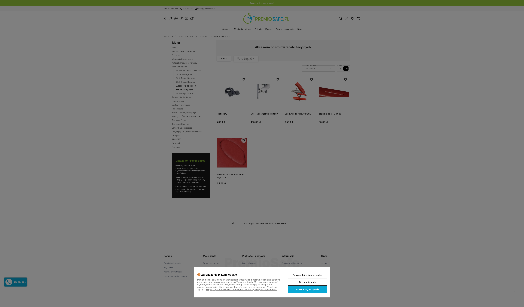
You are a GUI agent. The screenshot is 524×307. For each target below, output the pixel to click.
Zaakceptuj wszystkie (307, 289)
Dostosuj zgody (307, 282)
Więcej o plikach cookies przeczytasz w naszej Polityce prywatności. (241, 289)
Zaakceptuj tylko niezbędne (307, 275)
